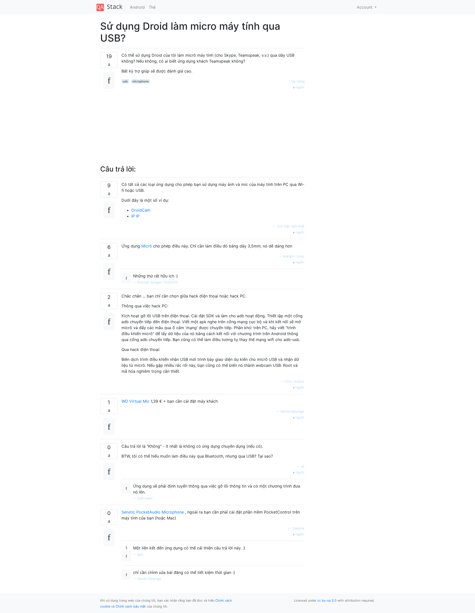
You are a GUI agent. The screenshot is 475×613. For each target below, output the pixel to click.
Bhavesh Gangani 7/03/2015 (157, 282)
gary (140, 554)
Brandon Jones (293, 256)
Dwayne (298, 528)
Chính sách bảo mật (131, 606)
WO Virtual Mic (135, 401)
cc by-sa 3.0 (326, 600)
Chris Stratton (294, 381)
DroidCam (140, 210)
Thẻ (152, 7)
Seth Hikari (145, 498)
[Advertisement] (212, 124)
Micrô (146, 246)
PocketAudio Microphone (160, 512)
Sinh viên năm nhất (290, 226)
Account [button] (365, 7)
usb (125, 81)
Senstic (128, 512)
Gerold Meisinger (292, 411)
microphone (140, 81)
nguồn (299, 87)
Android (137, 7)
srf (302, 466)
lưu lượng (297, 81)
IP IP (135, 216)
